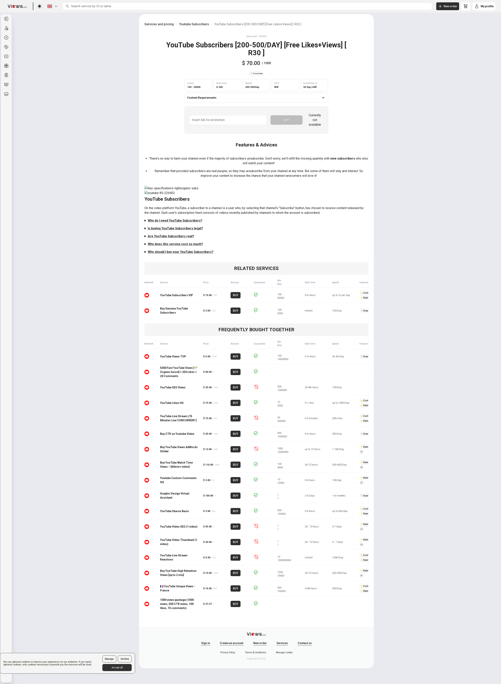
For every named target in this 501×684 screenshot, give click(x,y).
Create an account (231, 643)
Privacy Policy (227, 652)
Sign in (205, 643)
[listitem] (6, 18)
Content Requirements (201, 97)
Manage (109, 659)
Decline (125, 659)
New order (260, 643)
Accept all (117, 667)
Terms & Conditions (255, 652)
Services (282, 643)
